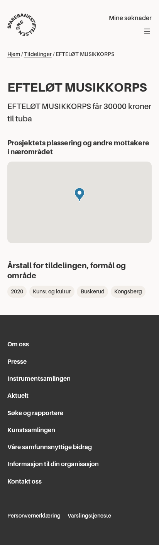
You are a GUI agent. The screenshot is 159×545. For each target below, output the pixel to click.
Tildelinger (38, 54)
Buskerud (93, 291)
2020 (17, 291)
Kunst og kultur (52, 291)
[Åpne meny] (147, 31)
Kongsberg (128, 291)
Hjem (13, 54)
